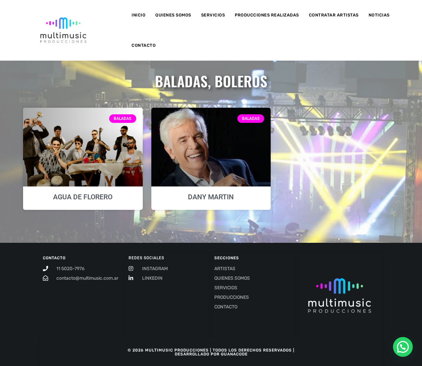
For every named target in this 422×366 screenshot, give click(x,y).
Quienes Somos (173, 15)
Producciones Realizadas (267, 15)
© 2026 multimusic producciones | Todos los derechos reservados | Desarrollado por (211, 352)
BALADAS (181, 80)
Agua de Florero (82, 197)
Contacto (144, 45)
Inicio (138, 15)
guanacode (234, 354)
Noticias (379, 15)
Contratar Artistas (334, 15)
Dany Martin (211, 197)
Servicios (213, 15)
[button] (403, 347)
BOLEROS (241, 80)
